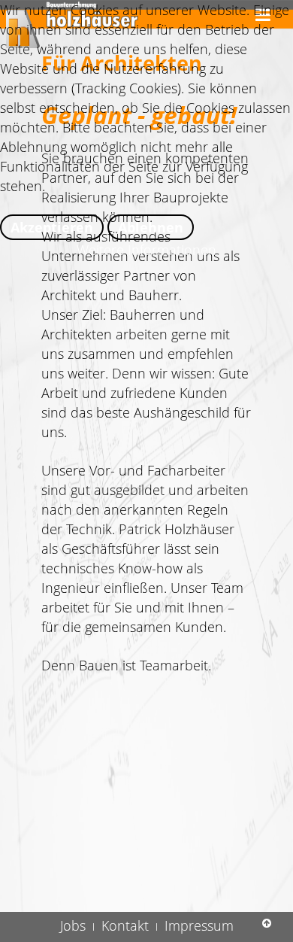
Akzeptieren (52, 227)
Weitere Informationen (146, 250)
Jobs (73, 925)
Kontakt (125, 925)
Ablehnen (150, 227)
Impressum (199, 925)
